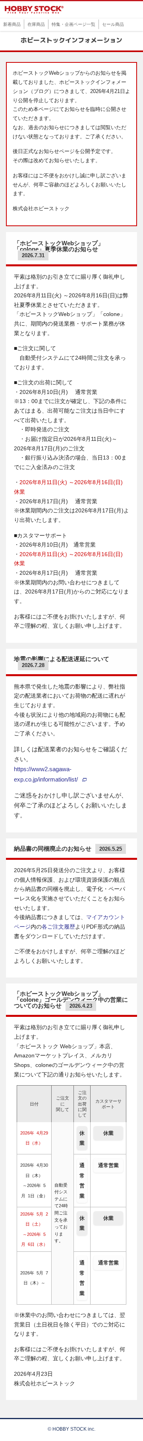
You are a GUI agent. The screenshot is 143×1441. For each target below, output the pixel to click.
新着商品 (12, 24)
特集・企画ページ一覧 (73, 24)
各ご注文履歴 (58, 927)
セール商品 (113, 24)
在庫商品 (36, 24)
